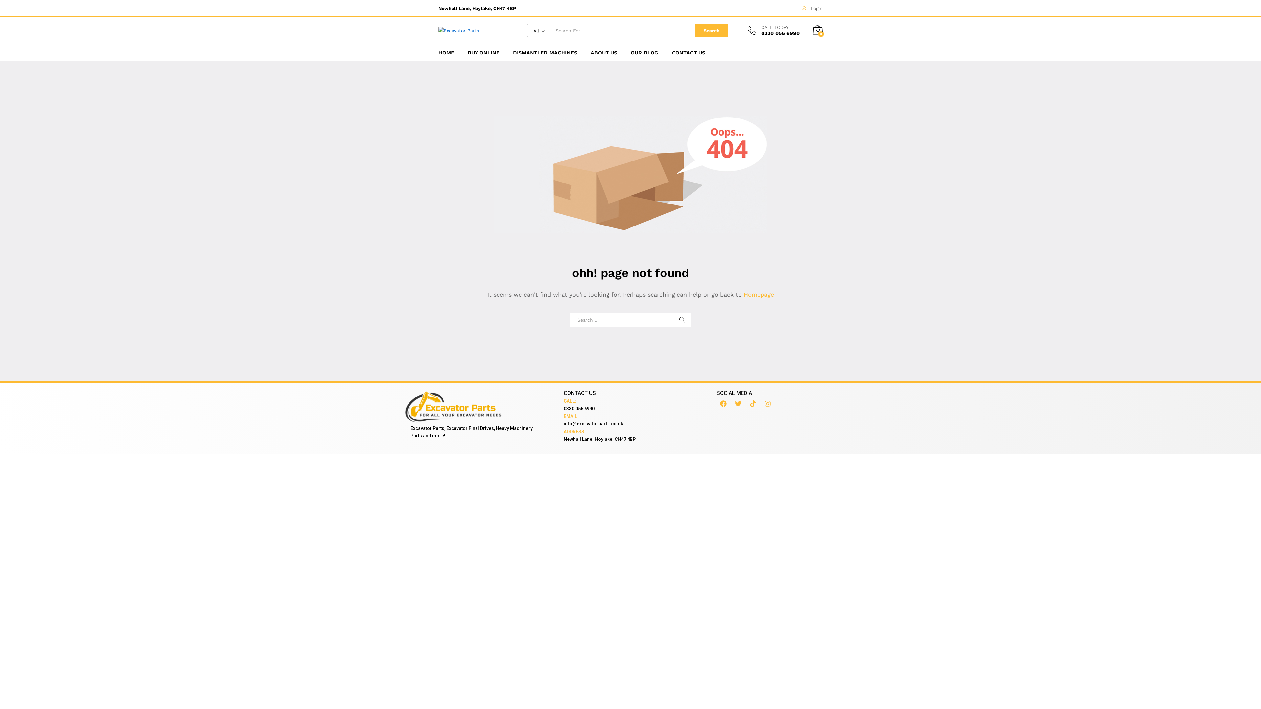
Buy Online (483, 52)
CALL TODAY (775, 27)
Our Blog (644, 52)
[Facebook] (723, 403)
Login (817, 8)
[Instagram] (767, 403)
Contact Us (688, 52)
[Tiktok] (753, 403)
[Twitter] (738, 403)
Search (711, 30)
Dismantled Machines (545, 52)
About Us (604, 52)
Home (446, 52)
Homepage (759, 294)
